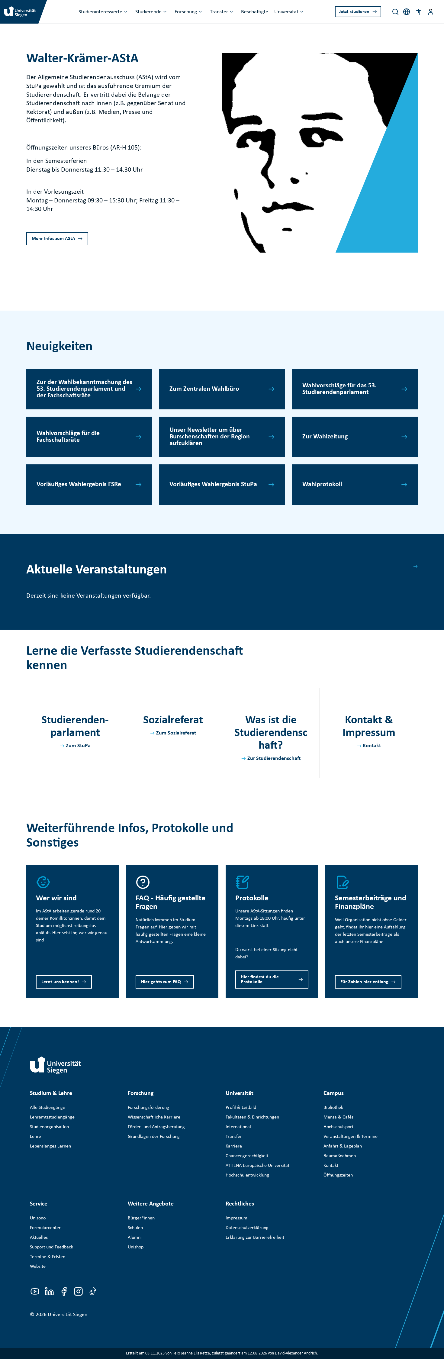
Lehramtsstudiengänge (52, 1117)
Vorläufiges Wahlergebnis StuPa (213, 484)
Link (255, 925)
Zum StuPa (78, 746)
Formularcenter (45, 1227)
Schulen (135, 1227)
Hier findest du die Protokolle (260, 979)
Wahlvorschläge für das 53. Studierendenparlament (339, 389)
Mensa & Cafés (338, 1117)
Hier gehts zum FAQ (161, 982)
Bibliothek (333, 1107)
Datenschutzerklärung (247, 1227)
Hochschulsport (338, 1127)
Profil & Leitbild (241, 1107)
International (238, 1127)
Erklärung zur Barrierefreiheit (255, 1237)
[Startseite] (55, 1065)
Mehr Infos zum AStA (53, 238)
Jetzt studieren (354, 11)
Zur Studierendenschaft (274, 758)
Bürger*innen (141, 1218)
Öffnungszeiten (338, 1175)
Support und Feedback (51, 1247)
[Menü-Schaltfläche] (431, 12)
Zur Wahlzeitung (325, 436)
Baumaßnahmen (339, 1156)
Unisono (38, 1218)
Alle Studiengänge (47, 1107)
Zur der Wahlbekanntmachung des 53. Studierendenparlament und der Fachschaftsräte (84, 389)
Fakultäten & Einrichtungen (252, 1117)
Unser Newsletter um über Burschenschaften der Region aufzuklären (209, 437)
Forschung (186, 12)
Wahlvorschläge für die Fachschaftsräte (68, 437)
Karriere (234, 1146)
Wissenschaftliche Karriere (154, 1117)
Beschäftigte (254, 12)
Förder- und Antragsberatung (156, 1127)
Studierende (148, 12)
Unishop (135, 1247)
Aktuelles (39, 1237)
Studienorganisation (49, 1127)
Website (38, 1266)
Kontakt (372, 746)
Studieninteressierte (100, 12)
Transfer (219, 12)
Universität (286, 12)
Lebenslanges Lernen (50, 1146)
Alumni (135, 1237)
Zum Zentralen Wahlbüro (204, 389)
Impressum (236, 1218)
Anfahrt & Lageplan (342, 1146)
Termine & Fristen (47, 1256)
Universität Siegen (67, 1315)
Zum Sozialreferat (176, 733)
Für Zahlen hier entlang (364, 982)
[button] (418, 11)
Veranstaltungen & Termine (350, 1136)
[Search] (395, 12)
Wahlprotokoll (322, 484)
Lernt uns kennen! (60, 982)
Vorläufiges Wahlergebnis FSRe (79, 484)
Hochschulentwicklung (247, 1175)
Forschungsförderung (148, 1107)
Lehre (35, 1136)
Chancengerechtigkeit (247, 1156)
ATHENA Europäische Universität (257, 1165)
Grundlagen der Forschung (154, 1136)
